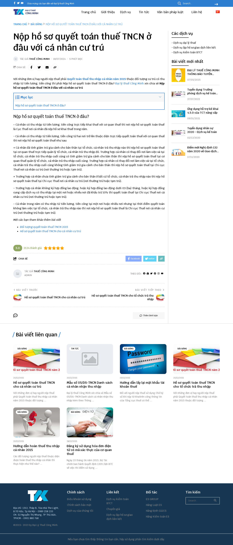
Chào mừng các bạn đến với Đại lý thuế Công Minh (50, 3)
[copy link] (55, 67)
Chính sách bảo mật (79, 505)
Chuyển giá (113, 509)
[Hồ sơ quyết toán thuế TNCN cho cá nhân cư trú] (36, 359)
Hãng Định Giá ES (156, 510)
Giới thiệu (108, 12)
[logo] (26, 14)
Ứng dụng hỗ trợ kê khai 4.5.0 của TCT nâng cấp (202, 110)
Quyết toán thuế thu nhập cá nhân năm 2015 (96, 79)
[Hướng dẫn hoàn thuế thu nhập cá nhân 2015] (36, 422)
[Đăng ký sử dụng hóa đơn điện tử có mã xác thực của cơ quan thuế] (90, 422)
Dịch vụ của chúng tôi (80, 510)
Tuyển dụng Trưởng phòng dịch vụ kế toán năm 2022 (201, 93)
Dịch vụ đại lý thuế (184, 42)
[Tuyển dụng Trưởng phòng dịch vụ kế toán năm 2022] (178, 94)
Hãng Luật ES (154, 505)
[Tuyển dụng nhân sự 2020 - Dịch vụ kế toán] (178, 133)
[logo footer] (38, 495)
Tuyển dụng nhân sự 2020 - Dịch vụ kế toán (202, 130)
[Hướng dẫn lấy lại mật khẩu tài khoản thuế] (143, 359)
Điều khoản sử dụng (79, 499)
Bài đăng (22, 348)
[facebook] (14, 3)
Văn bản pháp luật (170, 12)
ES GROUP (152, 499)
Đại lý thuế (122, 83)
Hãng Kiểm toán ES (157, 516)
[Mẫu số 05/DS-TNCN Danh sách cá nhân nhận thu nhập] (90, 359)
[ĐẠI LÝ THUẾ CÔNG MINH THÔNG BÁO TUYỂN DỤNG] (178, 75)
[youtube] (22, 3)
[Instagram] (158, 273)
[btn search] (216, 4)
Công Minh (137, 83)
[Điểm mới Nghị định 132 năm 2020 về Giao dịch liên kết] (178, 152)
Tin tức (144, 12)
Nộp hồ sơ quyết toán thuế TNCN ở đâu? (40, 105)
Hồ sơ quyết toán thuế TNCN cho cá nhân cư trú (50, 231)
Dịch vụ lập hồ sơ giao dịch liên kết (194, 47)
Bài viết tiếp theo (148, 289)
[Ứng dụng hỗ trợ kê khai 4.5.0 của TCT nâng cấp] (178, 114)
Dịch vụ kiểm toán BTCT (187, 52)
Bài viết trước (27, 289)
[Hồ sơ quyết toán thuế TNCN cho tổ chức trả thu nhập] (196, 359)
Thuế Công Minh (39, 58)
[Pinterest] (155, 273)
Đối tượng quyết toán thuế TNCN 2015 (44, 227)
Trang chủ (88, 12)
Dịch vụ (126, 12)
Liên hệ (196, 12)
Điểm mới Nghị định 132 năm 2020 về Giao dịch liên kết (202, 151)
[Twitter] (151, 273)
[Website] (148, 273)
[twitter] (18, 3)
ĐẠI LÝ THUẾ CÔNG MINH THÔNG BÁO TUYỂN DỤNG (203, 73)
